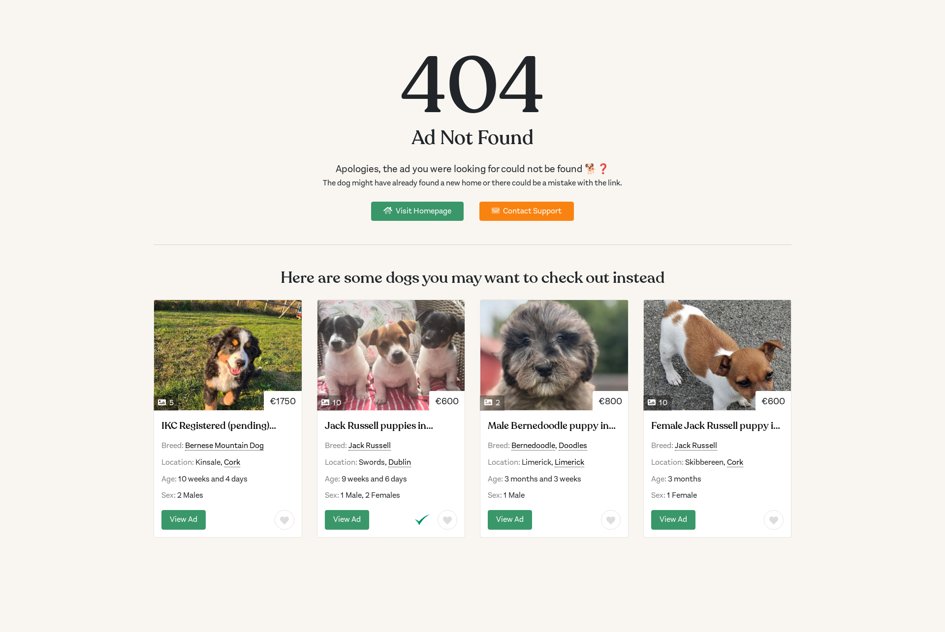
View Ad (183, 519)
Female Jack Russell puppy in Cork (715, 426)
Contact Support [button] (532, 211)
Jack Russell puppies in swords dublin (375, 426)
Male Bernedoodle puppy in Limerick (548, 426)
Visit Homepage (422, 211)
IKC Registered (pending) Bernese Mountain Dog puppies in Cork (215, 426)
